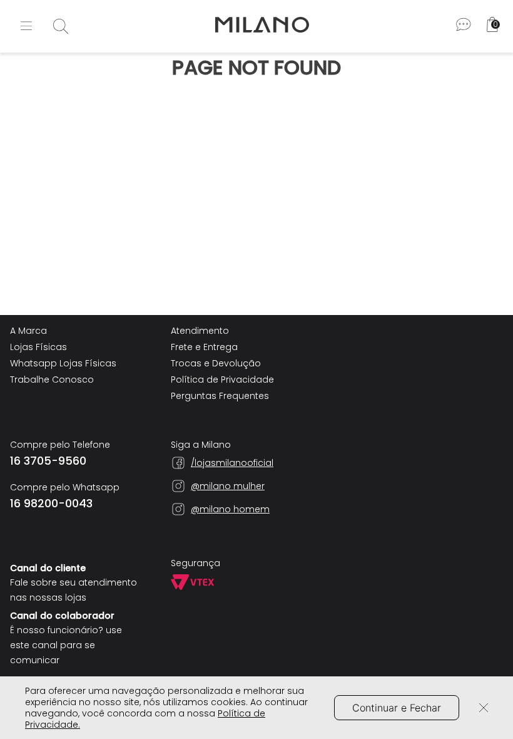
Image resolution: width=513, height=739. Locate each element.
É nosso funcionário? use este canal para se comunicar (66, 645)
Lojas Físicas (38, 347)
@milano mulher (228, 486)
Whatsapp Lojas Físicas (63, 363)
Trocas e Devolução (216, 363)
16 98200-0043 (51, 503)
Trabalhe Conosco (52, 379)
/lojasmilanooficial (232, 463)
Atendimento (200, 330)
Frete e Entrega (204, 347)
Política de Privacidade (222, 379)
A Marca (28, 330)
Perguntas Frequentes (220, 395)
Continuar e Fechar (396, 707)
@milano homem (230, 509)
